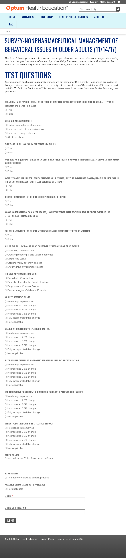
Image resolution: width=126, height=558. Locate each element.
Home (12, 17)
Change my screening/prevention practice (27, 328)
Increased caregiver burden (22, 133)
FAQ (11, 24)
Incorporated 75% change (21, 313)
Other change (12, 455)
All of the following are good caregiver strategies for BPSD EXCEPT (42, 246)
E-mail (8, 495)
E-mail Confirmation (15, 507)
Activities (28, 17)
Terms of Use (63, 539)
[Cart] (118, 3)
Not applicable (15, 488)
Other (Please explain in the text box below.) (29, 423)
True (9, 109)
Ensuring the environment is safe (25, 266)
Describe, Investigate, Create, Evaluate (28, 282)
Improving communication (21, 250)
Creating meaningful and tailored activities (30, 254)
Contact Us (77, 539)
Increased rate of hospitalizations (25, 129)
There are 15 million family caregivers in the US (30, 144)
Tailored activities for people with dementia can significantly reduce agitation (47, 231)
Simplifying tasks (16, 258)
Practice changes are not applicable (25, 484)
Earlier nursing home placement (24, 124)
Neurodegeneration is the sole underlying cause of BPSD (35, 197)
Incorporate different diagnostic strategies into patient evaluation (42, 360)
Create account (79, 2)
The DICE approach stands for (21, 273)
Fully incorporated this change (23, 317)
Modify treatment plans (17, 297)
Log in (95, 2)
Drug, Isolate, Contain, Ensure (23, 286)
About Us (99, 17)
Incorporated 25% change (21, 305)
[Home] (37, 8)
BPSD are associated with (18, 120)
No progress (11, 473)
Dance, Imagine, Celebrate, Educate (26, 290)
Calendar (47, 17)
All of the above (16, 137)
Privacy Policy (47, 539)
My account (109, 2)
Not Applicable (15, 321)
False (10, 113)
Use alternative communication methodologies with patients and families (44, 392)
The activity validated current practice (28, 477)
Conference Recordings (73, 17)
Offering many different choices (24, 262)
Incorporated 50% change (21, 309)
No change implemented (20, 301)
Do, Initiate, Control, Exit (20, 278)
